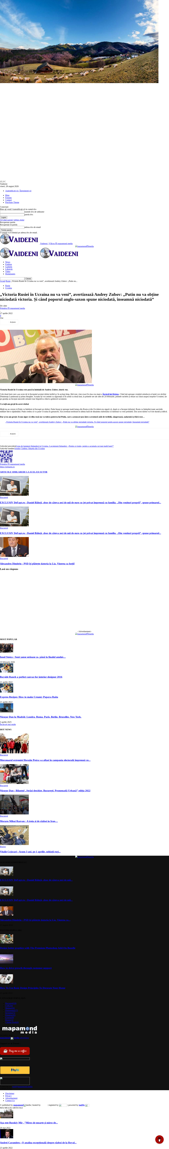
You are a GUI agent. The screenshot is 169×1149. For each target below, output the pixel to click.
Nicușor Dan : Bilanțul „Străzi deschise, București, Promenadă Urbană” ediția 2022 (45, 790)
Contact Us (10, 1100)
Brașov (3, 847)
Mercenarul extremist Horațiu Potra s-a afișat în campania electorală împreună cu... (45, 760)
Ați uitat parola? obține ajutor (12, 220)
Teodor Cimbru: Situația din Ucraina (29, 448)
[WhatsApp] (53, 322)
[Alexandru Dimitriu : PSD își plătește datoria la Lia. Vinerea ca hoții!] (14, 556)
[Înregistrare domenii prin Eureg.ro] (63, 1105)
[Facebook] (25, 322)
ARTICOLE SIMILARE (11, 472)
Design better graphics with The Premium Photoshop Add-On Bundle (37, 948)
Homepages (10, 274)
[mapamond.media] (15, 1073)
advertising (14, 1038)
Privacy (8, 1096)
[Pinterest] (44, 322)
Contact (8, 200)
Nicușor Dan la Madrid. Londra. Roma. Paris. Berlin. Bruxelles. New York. (40, 716)
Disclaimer (9, 1093)
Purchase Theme (12, 202)
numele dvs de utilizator (34, 212)
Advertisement (11, 1098)
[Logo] (20, 257)
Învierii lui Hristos (111, 394)
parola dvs (28, 214)
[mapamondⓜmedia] (84, 246)
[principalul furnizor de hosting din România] (44, 1105)
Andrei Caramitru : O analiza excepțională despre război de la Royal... (38, 1142)
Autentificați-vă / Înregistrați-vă (18, 191)
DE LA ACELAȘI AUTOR (35, 472)
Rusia (8, 281)
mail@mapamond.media (22, 1086)
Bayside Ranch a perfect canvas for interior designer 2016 (31, 677)
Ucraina (8, 288)
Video (7, 271)
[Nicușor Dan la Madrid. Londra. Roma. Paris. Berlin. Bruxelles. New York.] (6, 712)
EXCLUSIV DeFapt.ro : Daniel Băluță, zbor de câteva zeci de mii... (36, 880)
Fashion (8, 264)
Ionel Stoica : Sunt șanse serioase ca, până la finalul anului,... (33, 657)
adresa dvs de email (32, 227)
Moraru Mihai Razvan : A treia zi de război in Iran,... (29, 821)
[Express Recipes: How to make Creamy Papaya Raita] (6, 692)
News (7, 262)
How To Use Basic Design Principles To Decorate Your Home (32, 988)
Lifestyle (9, 269)
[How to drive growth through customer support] (6, 963)
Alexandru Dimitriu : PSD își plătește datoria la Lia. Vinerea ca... (35, 920)
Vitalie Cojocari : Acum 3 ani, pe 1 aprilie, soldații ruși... (30, 851)
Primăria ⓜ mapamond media (12, 308)
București (4, 497)
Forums (8, 198)
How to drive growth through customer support (26, 968)
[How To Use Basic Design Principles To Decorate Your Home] (6, 983)
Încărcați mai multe (8, 724)
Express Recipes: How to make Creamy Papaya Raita (29, 697)
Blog (7, 195)
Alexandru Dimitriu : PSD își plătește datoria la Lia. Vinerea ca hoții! (37, 563)
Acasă (2, 281)
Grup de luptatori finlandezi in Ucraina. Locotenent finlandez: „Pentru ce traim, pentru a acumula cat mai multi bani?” (65, 446)
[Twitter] (34, 322)
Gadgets (8, 267)
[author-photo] (6, 462)
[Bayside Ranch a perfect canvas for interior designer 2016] (6, 672)
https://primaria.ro (7, 467)
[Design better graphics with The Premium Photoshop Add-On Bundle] (6, 943)
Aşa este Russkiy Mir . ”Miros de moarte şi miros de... (29, 1122)
